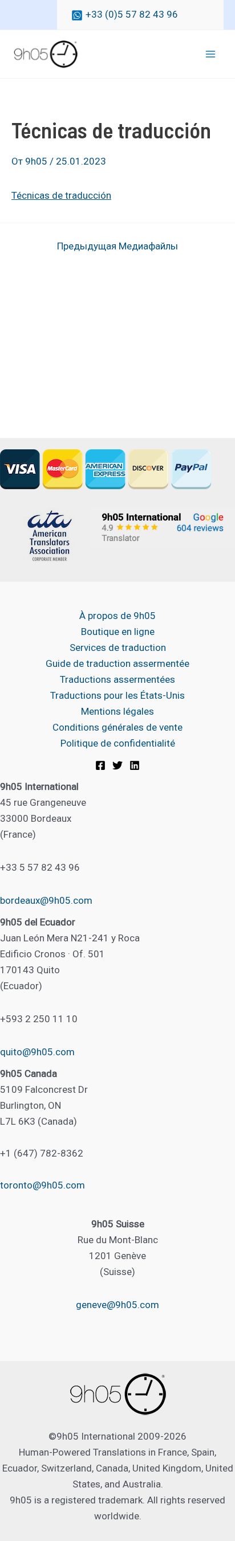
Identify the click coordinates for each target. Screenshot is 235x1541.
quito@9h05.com (37, 1052)
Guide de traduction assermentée (117, 663)
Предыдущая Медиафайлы (117, 246)
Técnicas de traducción (61, 195)
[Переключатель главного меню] (211, 54)
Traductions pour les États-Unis (117, 695)
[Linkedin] (134, 765)
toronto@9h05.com (42, 1185)
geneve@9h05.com (117, 1304)
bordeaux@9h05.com (46, 900)
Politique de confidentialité (117, 743)
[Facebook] (100, 765)
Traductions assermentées (117, 679)
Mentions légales (117, 711)
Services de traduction (118, 647)
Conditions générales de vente (117, 727)
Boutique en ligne (118, 631)
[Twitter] (117, 765)
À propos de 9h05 (117, 615)
